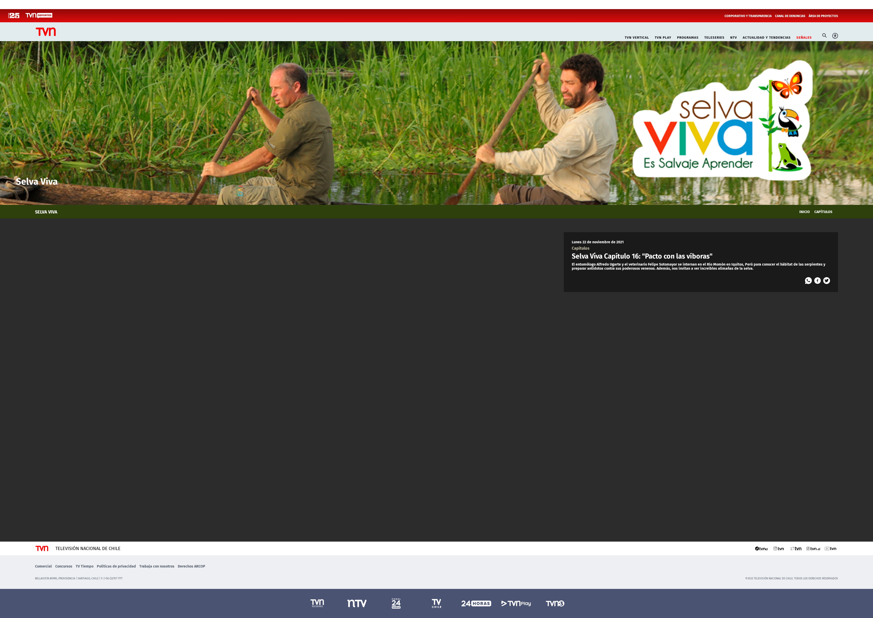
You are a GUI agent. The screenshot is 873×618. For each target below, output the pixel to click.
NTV (733, 37)
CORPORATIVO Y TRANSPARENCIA (748, 15)
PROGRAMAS (688, 37)
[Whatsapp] (808, 280)
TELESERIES (714, 37)
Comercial (43, 566)
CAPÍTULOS (823, 211)
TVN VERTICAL (637, 37)
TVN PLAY (663, 37)
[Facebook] (817, 280)
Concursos (63, 566)
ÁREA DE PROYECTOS (823, 15)
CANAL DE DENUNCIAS (790, 15)
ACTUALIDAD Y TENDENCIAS (767, 37)
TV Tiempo (84, 566)
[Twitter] (826, 280)
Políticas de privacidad (116, 566)
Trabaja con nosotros (156, 566)
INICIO (804, 211)
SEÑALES (804, 37)
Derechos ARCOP (191, 566)
